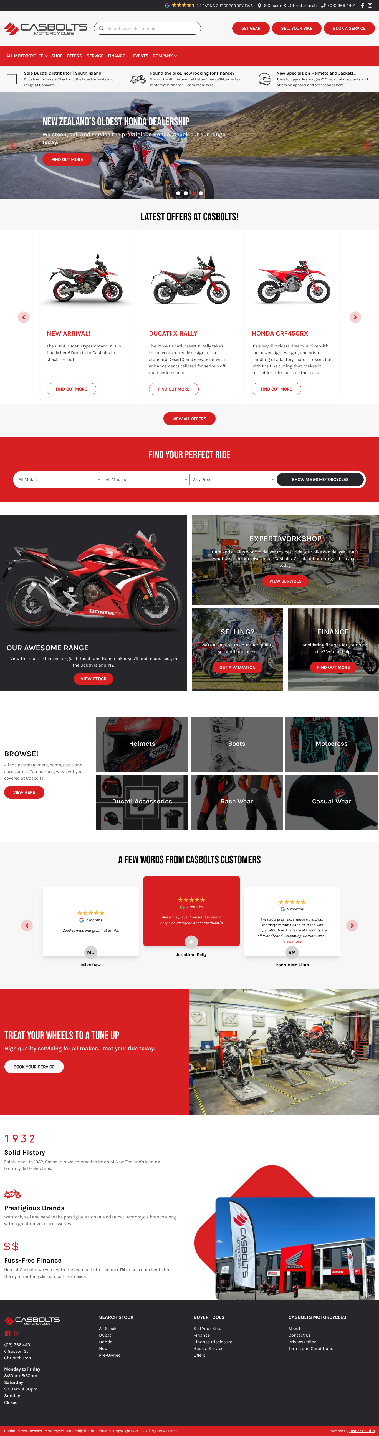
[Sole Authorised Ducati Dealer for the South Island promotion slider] (201, 193)
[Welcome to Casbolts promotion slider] (178, 193)
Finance (116, 55)
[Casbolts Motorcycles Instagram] (371, 5)
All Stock (108, 1328)
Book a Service (208, 1348)
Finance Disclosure (213, 1341)
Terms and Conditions (311, 1348)
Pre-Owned (110, 1355)
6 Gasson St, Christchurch (290, 5)
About (294, 1328)
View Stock (94, 678)
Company (163, 55)
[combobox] (147, 28)
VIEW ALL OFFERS (189, 418)
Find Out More (67, 165)
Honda (105, 1341)
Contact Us (300, 1335)
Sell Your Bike (207, 1328)
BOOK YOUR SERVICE (34, 1066)
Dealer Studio (362, 1431)
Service (95, 55)
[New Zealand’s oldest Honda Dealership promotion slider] (193, 193)
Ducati (106, 1335)
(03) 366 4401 (341, 5)
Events (140, 55)
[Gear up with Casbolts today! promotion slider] (186, 193)
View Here (24, 792)
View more (292, 941)
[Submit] (100, 28)
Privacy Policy (302, 1341)
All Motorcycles (25, 55)
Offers (74, 55)
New (103, 1348)
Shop (56, 55)
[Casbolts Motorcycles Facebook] (363, 5)
